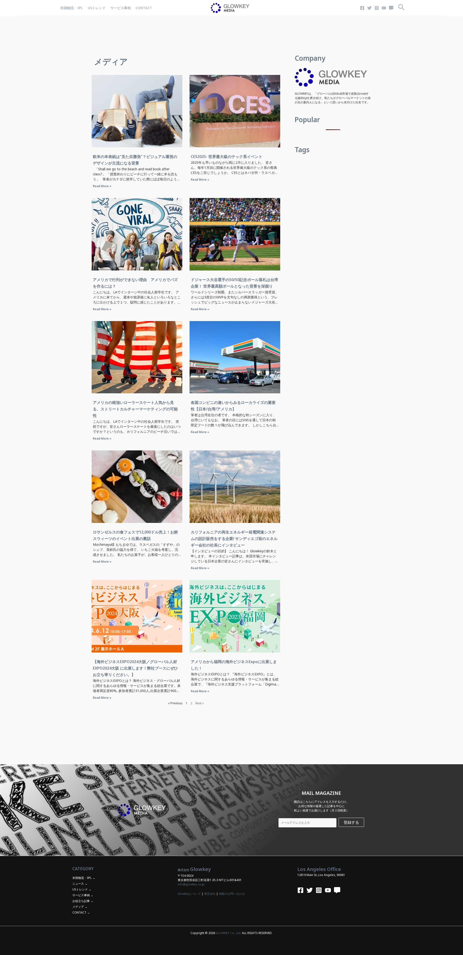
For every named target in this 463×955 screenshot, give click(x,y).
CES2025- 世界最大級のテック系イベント (226, 156)
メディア (78, 907)
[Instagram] (376, 8)
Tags (302, 149)
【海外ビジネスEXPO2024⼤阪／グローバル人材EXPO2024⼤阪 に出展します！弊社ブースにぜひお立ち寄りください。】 (135, 668)
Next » (199, 703)
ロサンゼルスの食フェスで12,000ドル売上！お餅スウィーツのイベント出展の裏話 (135, 535)
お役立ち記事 (81, 901)
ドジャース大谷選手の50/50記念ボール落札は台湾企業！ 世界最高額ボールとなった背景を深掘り (234, 283)
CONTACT (144, 8)
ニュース (78, 884)
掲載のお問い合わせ (232, 894)
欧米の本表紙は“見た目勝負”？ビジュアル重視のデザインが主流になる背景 (135, 160)
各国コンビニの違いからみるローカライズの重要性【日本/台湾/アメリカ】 (233, 406)
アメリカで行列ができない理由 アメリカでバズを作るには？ (135, 283)
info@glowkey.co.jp (191, 884)
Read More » (102, 186)
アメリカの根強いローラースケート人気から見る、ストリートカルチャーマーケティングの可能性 (135, 409)
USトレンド (97, 8)
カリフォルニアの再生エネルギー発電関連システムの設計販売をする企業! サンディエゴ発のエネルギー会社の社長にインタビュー (234, 538)
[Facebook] (362, 8)
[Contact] (391, 8)
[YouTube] (384, 8)
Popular (307, 119)
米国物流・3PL (71, 8)
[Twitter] (369, 8)
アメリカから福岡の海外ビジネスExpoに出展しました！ (234, 665)
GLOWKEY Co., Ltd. (228, 933)
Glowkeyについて (189, 894)
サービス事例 (120, 8)
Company (310, 58)
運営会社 (210, 894)
